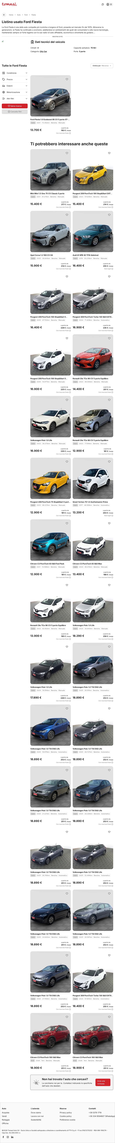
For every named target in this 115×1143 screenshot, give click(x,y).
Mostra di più (57, 36)
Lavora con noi (37, 1116)
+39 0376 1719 (95, 1112)
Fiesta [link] (33, 15)
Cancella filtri (16, 111)
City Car (43, 51)
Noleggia (6, 1120)
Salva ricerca (16, 106)
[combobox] (102, 65)
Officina (5, 1123)
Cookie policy (66, 1116)
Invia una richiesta (101, 1082)
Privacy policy (66, 1112)
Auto (19, 15)
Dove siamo (36, 1112)
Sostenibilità (36, 1120)
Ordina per (97, 66)
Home (11, 15)
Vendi (4, 1116)
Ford (26, 15)
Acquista (5, 1112)
